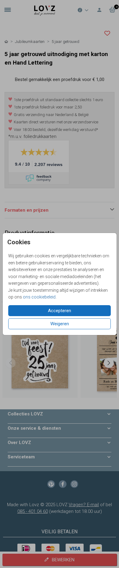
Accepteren (59, 310)
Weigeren (59, 323)
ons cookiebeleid (39, 297)
